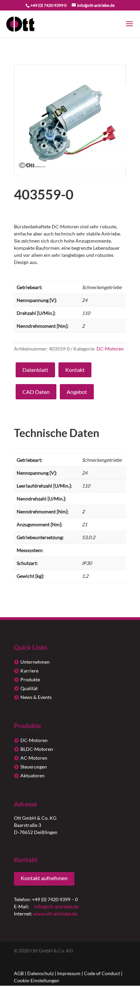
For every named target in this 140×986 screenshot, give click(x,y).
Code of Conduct (102, 973)
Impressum (69, 973)
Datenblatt (35, 369)
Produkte (30, 679)
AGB (19, 973)
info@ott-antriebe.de (56, 906)
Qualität (29, 688)
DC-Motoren (110, 349)
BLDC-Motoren (36, 749)
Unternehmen (35, 662)
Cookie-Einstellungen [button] (36, 980)
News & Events (36, 697)
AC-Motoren (33, 758)
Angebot (77, 391)
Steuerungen (33, 767)
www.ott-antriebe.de (55, 913)
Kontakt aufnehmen (44, 878)
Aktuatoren (32, 775)
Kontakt (75, 369)
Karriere (29, 671)
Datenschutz (40, 973)
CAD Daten (36, 391)
